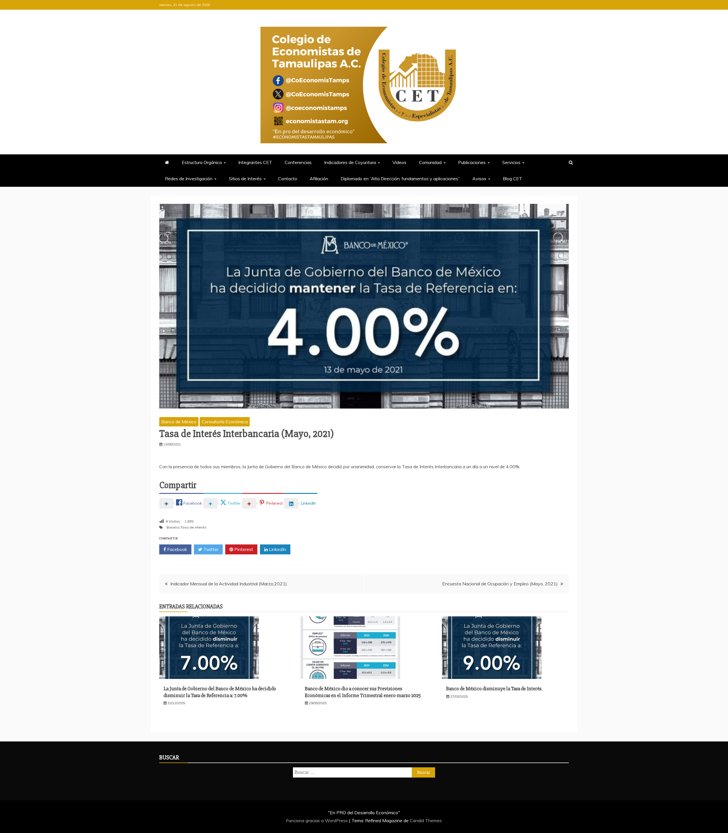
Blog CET (512, 178)
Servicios (511, 162)
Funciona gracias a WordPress (317, 820)
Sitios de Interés (245, 178)
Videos (399, 162)
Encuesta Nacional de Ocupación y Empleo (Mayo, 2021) (500, 584)
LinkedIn (277, 549)
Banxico (173, 527)
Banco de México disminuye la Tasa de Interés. (494, 688)
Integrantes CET (255, 162)
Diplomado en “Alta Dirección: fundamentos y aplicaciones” (400, 178)
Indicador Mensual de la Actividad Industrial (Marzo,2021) (228, 584)
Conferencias (298, 162)
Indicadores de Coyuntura (350, 162)
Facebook (176, 549)
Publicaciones (472, 162)
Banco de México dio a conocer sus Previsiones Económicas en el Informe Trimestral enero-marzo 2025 (363, 691)
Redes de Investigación (188, 178)
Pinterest (243, 549)
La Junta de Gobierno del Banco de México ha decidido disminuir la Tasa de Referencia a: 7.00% (220, 691)
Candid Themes (426, 820)
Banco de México (179, 421)
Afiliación (319, 178)
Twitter (210, 549)
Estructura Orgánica (202, 162)
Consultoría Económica (225, 421)
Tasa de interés (193, 527)
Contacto (287, 178)
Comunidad (430, 162)
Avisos (479, 178)
